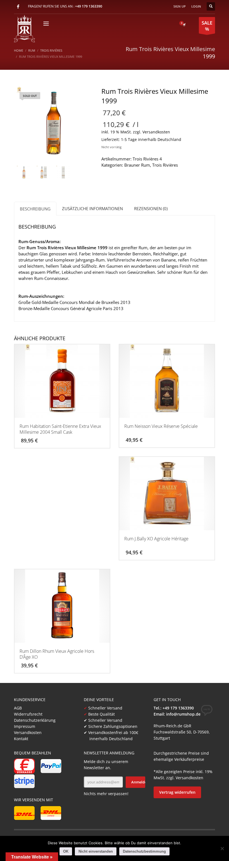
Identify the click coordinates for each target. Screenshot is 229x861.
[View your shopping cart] (184, 24)
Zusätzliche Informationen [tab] (92, 208)
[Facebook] (18, 6)
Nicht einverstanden (95, 851)
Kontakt (21, 738)
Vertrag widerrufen (177, 792)
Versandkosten (156, 132)
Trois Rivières (165, 165)
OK (65, 851)
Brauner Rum (137, 165)
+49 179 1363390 (88, 6)
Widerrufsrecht (28, 714)
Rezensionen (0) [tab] (151, 208)
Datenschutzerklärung (35, 720)
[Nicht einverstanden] (222, 848)
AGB (18, 708)
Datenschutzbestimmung (144, 851)
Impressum (24, 726)
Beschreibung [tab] (35, 209)
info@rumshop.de (183, 714)
